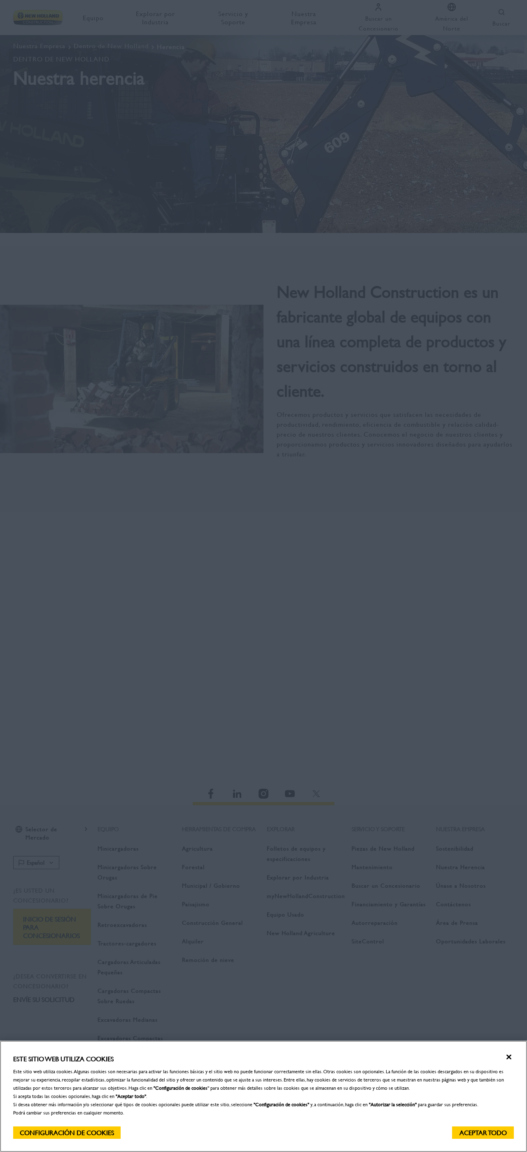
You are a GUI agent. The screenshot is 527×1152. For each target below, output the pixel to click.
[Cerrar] (509, 1057)
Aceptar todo (483, 1132)
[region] (263, 1096)
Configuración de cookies (67, 1132)
